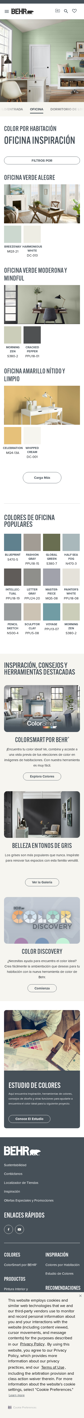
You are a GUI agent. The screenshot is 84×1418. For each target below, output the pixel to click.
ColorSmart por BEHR (20, 1264)
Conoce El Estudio (29, 1118)
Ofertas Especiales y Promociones (29, 1200)
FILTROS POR (42, 160)
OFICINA (36, 109)
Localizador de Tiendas (21, 1182)
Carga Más (42, 477)
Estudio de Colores (59, 1273)
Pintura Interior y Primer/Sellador (16, 1292)
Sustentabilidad (15, 1165)
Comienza (42, 988)
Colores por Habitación (62, 1264)
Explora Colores (42, 776)
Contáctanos (13, 1173)
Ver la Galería (42, 882)
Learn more (17, 1395)
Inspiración (12, 1191)
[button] (22, 1407)
